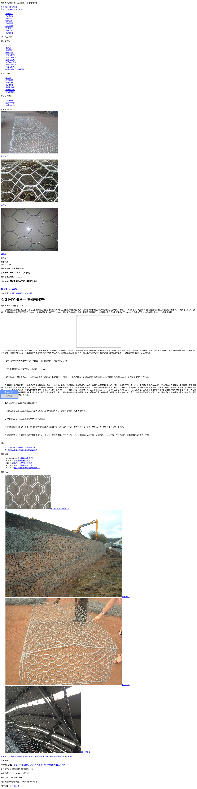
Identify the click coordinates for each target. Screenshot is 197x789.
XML (17, 786)
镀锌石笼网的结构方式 (23, 465)
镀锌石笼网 (10, 55)
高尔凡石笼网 (10, 57)
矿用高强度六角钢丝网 (14, 69)
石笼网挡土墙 (10, 65)
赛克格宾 (9, 80)
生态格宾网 (60, 765)
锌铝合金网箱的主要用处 (24, 458)
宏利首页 (4, 756)
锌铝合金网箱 (10, 62)
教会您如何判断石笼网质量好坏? (27, 468)
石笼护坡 (42, 765)
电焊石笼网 (10, 67)
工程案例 (9, 23)
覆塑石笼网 (10, 60)
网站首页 (9, 14)
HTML (12, 786)
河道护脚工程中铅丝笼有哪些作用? (22, 447)
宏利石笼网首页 (16, 293)
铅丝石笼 (9, 50)
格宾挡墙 (25, 765)
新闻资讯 (9, 18)
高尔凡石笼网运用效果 (23, 463)
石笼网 (8, 45)
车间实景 (9, 30)
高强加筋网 (10, 92)
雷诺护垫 (9, 100)
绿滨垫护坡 (10, 103)
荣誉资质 (9, 28)
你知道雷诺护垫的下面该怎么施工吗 (22, 450)
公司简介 (9, 26)
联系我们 (13, 7)
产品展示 (9, 16)
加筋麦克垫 (10, 105)
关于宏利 (4, 7)
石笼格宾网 (33, 765)
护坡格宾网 (51, 765)
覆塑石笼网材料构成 (22, 461)
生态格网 (9, 85)
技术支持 (9, 21)
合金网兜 (9, 53)
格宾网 (8, 78)
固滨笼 (8, 48)
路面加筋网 (10, 87)
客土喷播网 (10, 90)
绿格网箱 (9, 83)
